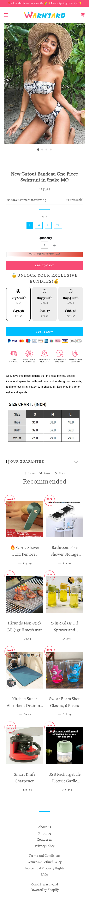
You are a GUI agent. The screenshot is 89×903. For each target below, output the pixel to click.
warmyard (50, 884)
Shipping (44, 833)
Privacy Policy (44, 845)
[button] (44, 461)
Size (44, 216)
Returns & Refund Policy (44, 862)
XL (58, 225)
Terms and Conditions (44, 855)
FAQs (44, 874)
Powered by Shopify (44, 889)
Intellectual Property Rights (45, 868)
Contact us (44, 839)
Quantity (45, 238)
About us (44, 826)
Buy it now (44, 332)
